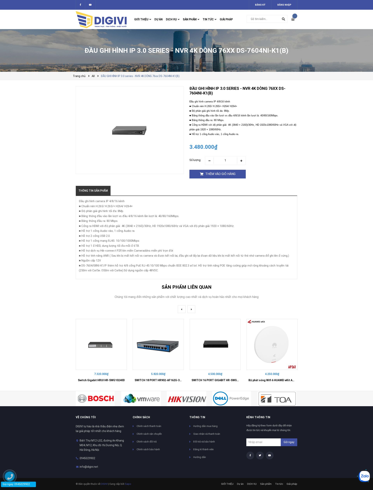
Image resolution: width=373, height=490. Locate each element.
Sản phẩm (266, 483)
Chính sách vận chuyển (149, 433)
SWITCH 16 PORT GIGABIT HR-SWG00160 (218, 380)
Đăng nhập (284, 4)
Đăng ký (260, 4)
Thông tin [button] (197, 417)
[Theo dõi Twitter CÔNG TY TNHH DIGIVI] (90, 5)
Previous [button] (182, 309)
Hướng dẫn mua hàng (205, 426)
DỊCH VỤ (252, 483)
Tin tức (279, 483)
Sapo (128, 483)
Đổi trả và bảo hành (204, 441)
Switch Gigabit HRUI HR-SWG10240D (101, 380)
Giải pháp (292, 483)
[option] (101, 352)
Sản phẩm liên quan (187, 287)
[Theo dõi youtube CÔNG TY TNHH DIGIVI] (270, 455)
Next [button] (191, 309)
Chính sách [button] (141, 417)
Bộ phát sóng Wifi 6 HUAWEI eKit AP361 (273, 380)
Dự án (240, 483)
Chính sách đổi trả (147, 441)
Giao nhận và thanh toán (206, 433)
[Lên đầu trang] (362, 463)
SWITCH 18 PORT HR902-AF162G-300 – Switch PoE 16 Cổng (173, 380)
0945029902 (87, 458)
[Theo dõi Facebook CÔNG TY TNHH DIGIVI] (80, 5)
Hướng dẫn (199, 457)
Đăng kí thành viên (203, 449)
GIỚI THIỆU (227, 483)
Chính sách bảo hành (148, 449)
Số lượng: (195, 160)
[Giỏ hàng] (294, 19)
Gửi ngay (289, 442)
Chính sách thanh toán (149, 426)
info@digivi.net (89, 466)
